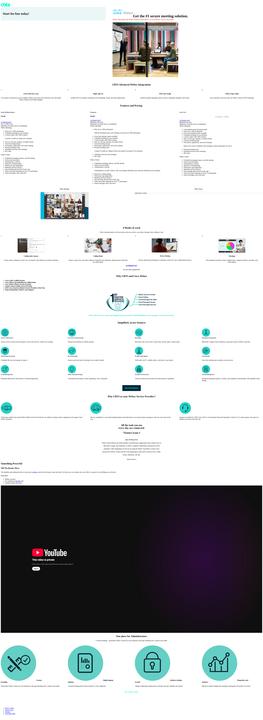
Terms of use (9, 710)
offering (34, 472)
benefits (18, 481)
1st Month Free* (6, 122)
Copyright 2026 (10, 714)
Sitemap (7, 712)
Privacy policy (9, 708)
